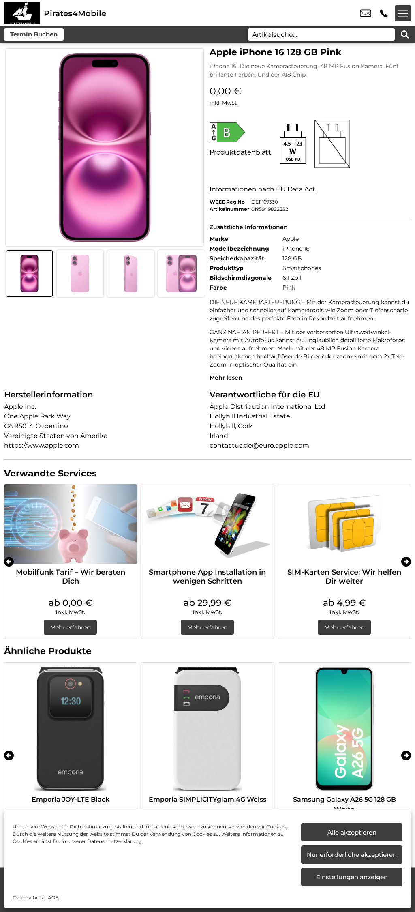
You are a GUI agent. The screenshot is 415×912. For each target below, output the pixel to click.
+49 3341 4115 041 (384, 13)
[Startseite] (22, 13)
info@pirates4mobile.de (365, 13)
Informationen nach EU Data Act (262, 189)
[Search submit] (405, 34)
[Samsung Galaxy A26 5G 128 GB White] (344, 729)
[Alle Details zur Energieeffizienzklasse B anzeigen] (240, 132)
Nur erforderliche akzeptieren (352, 854)
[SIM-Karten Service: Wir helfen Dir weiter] (344, 524)
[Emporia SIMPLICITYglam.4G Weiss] (207, 729)
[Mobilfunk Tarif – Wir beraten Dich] (70, 524)
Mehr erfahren (70, 627)
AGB (53, 898)
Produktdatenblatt (240, 152)
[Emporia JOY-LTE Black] (71, 729)
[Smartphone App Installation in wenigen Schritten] (207, 524)
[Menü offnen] (403, 13)
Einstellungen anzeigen (352, 877)
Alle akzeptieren (351, 832)
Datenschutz (28, 898)
